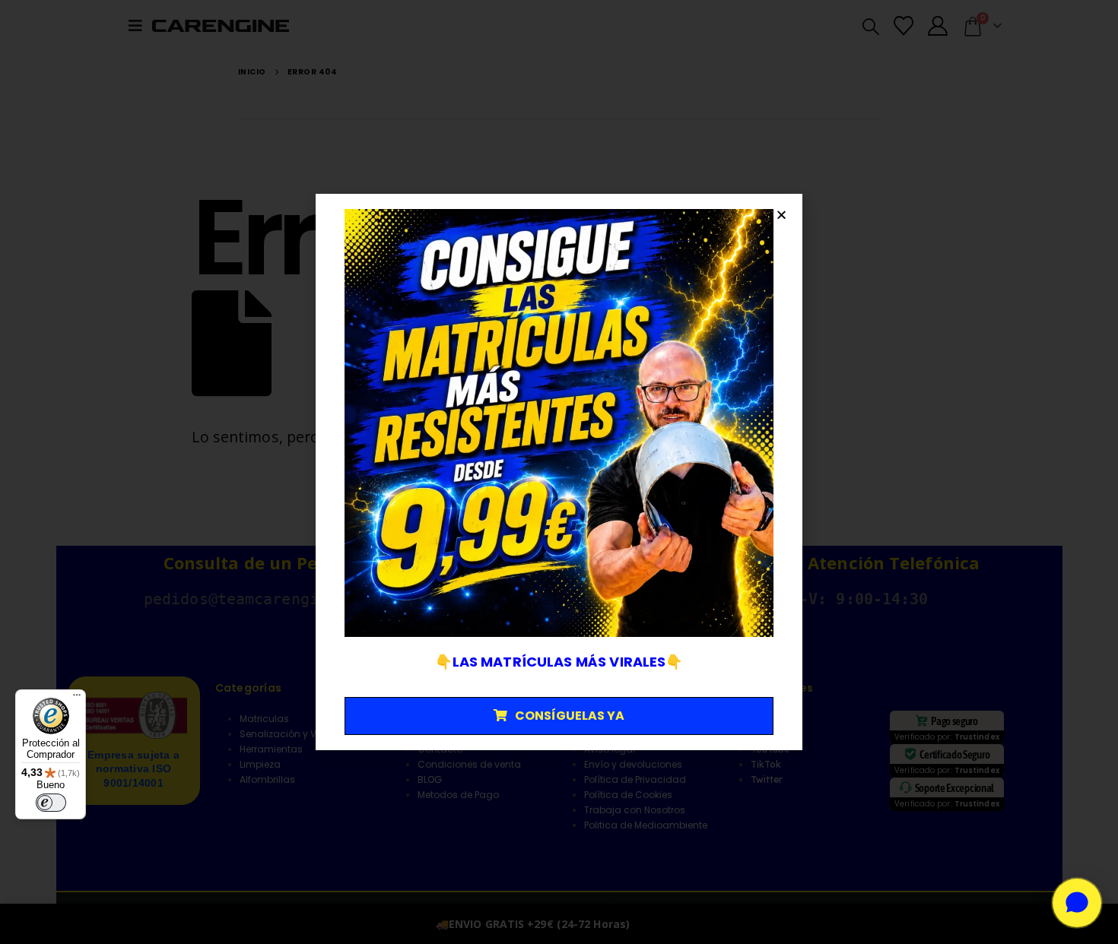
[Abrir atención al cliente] (1077, 903)
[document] (559, 472)
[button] (781, 214)
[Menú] (77, 698)
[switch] (51, 803)
